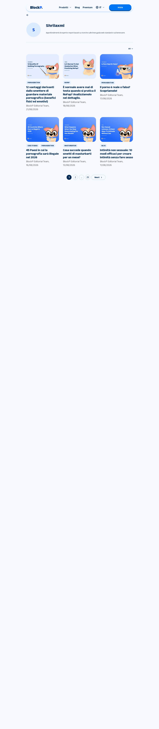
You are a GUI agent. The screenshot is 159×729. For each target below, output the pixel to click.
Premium (88, 7)
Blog (77, 7)
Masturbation (70, 146)
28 (87, 177)
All (129, 49)
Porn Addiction (34, 82)
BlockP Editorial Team (37, 105)
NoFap (66, 82)
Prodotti (63, 7)
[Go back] (27, 15)
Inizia (120, 7)
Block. (36, 7)
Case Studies (33, 146)
